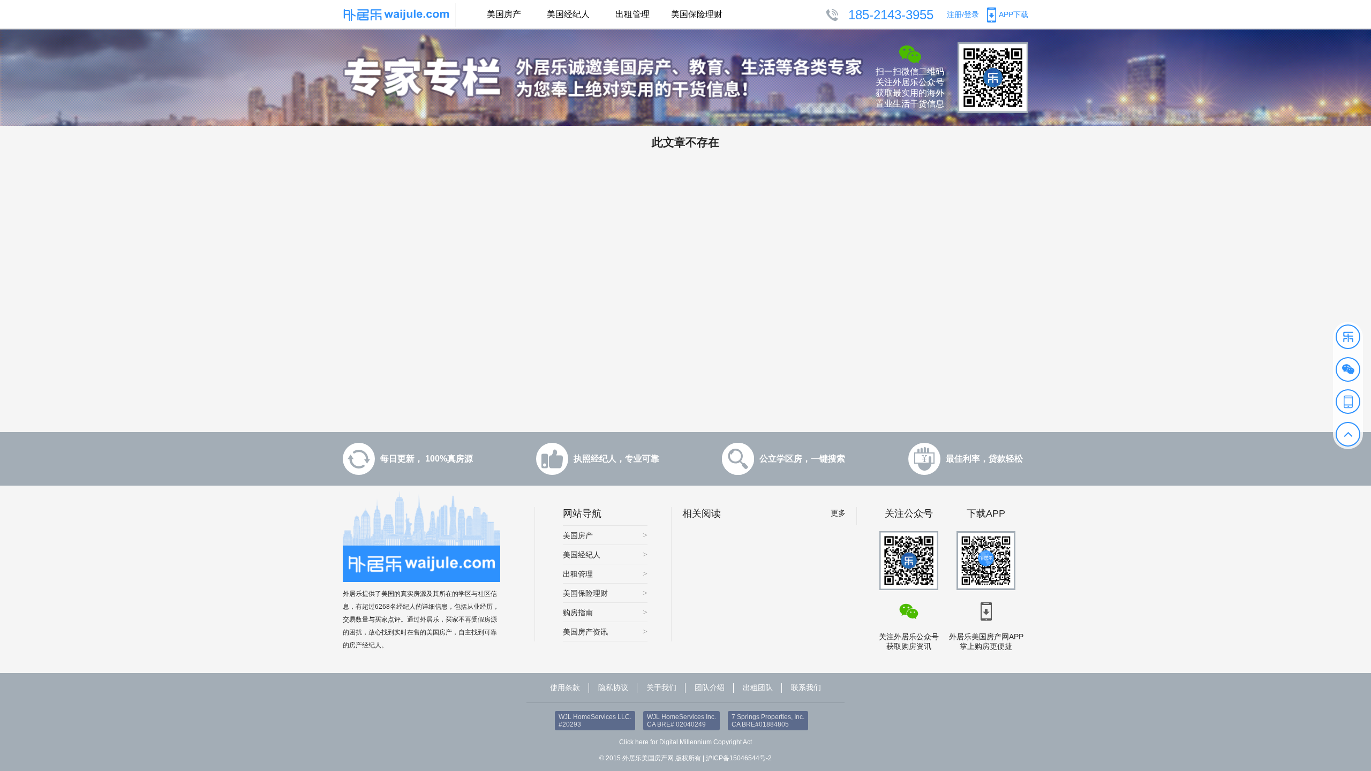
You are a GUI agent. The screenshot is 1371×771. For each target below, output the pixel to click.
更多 (838, 513)
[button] (1348, 336)
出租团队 (758, 687)
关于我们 (661, 687)
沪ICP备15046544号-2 (739, 758)
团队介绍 (710, 687)
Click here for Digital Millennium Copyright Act (685, 742)
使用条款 (565, 687)
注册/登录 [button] (963, 14)
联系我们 (806, 687)
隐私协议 (613, 687)
